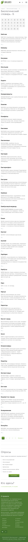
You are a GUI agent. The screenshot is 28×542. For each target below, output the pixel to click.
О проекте (18, 518)
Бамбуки (4, 193)
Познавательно (6, 525)
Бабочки (4, 34)
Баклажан (4, 128)
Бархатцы (4, 305)
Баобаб (3, 241)
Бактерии (4, 154)
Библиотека (6, 467)
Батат (3, 334)
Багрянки (4, 58)
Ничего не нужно (7, 471)
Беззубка (4, 426)
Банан (3, 218)
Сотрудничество (19, 522)
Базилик (4, 104)
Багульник (4, 67)
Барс (2, 283)
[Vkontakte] (19, 2)
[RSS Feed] (22, 2)
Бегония (4, 387)
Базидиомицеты (6, 94)
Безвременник (6, 410)
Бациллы (4, 361)
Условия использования (19, 526)
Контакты (17, 520)
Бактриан (4, 179)
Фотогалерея (6, 462)
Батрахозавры (6, 346)
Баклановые (5, 140)
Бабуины (4, 48)
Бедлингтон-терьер (8, 397)
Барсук (3, 292)
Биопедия (4, 527)
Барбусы (4, 269)
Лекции (4, 524)
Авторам (17, 524)
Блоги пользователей (8, 459)
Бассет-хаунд (5, 319)
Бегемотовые (6, 373)
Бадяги (3, 80)
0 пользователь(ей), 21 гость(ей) (9, 486)
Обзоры (4, 520)
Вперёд (20, 438)
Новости (4, 518)
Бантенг (3, 232)
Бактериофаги (6, 167)
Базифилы (4, 116)
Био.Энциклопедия (8, 464)
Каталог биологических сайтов (11, 469)
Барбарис (4, 254)
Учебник (4, 522)
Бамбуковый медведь (9, 206)
